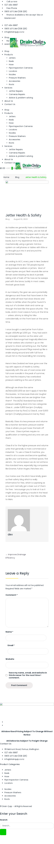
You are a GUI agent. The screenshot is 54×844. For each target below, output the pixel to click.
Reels (11, 61)
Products (8, 113)
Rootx (11, 84)
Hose (11, 64)
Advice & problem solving (21, 97)
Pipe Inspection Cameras (21, 67)
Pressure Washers (17, 77)
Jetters (12, 116)
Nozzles (12, 74)
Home (6, 177)
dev (10, 534)
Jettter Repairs (16, 91)
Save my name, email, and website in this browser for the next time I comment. (28, 675)
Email (11, 645)
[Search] (3, 832)
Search (3, 820)
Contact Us (9, 104)
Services (8, 87)
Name (9, 632)
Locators (13, 71)
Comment (12, 595)
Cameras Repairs (17, 94)
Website (10, 659)
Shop (6, 51)
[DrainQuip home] (27, 47)
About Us (8, 101)
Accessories (14, 81)
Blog (17, 177)
